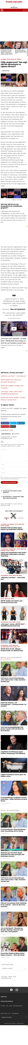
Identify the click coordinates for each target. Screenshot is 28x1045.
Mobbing (3, 550)
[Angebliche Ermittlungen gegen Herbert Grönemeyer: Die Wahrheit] (14, 742)
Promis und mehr (14, 2)
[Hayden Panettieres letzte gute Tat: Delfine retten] (14, 765)
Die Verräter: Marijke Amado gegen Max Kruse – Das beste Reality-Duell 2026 (21, 52)
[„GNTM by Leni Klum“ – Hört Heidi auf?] (14, 566)
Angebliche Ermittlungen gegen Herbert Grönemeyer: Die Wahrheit (13, 752)
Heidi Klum (21, 524)
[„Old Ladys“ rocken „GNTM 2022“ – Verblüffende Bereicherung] (14, 613)
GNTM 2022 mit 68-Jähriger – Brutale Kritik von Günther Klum (12, 649)
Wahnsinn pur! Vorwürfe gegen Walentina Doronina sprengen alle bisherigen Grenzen (12, 854)
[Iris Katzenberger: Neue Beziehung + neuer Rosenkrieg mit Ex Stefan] (14, 820)
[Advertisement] (14, 26)
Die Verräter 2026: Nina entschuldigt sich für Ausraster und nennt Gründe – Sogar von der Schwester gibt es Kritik (7, 52)
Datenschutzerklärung (7, 1001)
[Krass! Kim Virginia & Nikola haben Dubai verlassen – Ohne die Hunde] (14, 944)
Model (2, 525)
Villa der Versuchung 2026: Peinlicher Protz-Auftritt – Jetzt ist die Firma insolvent (14, 904)
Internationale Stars (7, 646)
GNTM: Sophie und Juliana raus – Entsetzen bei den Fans (12, 601)
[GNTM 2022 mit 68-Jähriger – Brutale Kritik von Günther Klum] (14, 636)
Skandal (7, 525)
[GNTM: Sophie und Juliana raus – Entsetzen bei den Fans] (14, 589)
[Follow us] (24, 10)
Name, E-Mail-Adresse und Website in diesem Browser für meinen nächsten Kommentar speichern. (14, 478)
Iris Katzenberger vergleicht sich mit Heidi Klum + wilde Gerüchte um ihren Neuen (14, 799)
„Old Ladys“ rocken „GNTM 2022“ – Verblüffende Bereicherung (13, 625)
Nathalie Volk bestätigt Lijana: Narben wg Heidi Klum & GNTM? (12, 528)
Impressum (4, 996)
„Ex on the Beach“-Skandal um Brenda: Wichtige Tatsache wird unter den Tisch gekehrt (12, 929)
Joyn (24, 343)
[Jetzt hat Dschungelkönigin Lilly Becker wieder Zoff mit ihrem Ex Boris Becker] (14, 717)
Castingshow (10, 524)
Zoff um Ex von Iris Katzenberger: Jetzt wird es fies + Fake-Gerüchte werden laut (13, 679)
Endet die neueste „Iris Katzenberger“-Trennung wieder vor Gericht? (13, 704)
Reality (19, 622)
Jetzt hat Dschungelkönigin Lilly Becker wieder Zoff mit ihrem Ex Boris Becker (12, 728)
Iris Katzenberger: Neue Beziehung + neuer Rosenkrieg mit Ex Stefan (13, 830)
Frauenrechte (13, 549)
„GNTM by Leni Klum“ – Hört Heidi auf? (13, 376)
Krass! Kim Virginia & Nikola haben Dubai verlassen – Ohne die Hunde (13, 954)
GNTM (16, 524)
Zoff (18, 646)
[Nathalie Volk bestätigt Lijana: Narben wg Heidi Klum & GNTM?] (14, 515)
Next (27, 48)
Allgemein (3, 524)
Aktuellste (14, 7)
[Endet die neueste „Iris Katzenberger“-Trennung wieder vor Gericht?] (14, 693)
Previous (0, 48)
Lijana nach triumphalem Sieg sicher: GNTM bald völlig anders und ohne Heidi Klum (13, 554)
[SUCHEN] (26, 10)
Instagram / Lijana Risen (16, 199)
